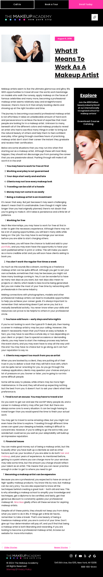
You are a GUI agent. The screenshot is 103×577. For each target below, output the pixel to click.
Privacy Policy (24, 569)
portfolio (5, 246)
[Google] (95, 556)
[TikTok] (90, 556)
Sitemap (10, 569)
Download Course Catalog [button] (88, 122)
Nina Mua (19, 502)
